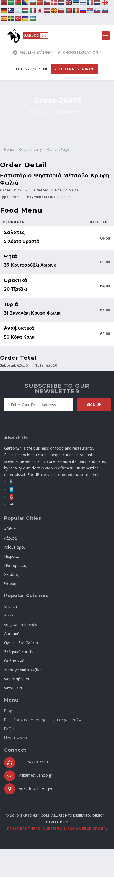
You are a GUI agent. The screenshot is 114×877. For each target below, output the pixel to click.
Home (9, 149)
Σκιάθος (11, 574)
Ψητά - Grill (14, 688)
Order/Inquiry (30, 149)
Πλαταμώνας (15, 565)
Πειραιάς (11, 556)
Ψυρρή (10, 583)
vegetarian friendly (20, 624)
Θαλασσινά (14, 660)
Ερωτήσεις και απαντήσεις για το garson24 (42, 719)
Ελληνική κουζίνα (20, 651)
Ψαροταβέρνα (16, 678)
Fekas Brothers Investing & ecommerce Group (56, 828)
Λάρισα (10, 538)
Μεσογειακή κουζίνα (23, 669)
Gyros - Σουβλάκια (21, 642)
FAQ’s (9, 729)
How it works (15, 738)
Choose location (80, 52)
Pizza (9, 615)
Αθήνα (10, 529)
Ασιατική (11, 633)
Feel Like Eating (35, 52)
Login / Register (31, 68)
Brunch (10, 606)
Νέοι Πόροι (14, 547)
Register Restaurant (74, 69)
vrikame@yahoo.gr (35, 775)
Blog (8, 710)
